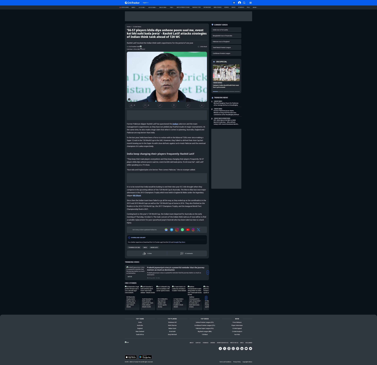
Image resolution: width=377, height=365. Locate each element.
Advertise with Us (222, 343)
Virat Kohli (172, 331)
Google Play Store (179, 242)
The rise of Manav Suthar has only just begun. (166, 267)
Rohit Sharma (172, 325)
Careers (212, 343)
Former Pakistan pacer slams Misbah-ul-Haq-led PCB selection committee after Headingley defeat (226, 112)
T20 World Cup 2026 (134, 247)
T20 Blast (205, 334)
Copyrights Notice (247, 362)
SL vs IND (142, 7)
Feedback (205, 343)
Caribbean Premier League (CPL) (204, 325)
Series (233, 7)
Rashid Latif (154, 247)
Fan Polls (237, 334)
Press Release (237, 322)
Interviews (207, 7)
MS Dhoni (137, 195)
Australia (140, 325)
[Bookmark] (174, 105)
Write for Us (234, 343)
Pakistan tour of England (221, 41)
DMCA (241, 343)
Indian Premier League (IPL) (205, 322)
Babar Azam (172, 328)
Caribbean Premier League (221, 53)
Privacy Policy (237, 362)
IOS (169, 242)
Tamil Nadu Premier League (222, 47)
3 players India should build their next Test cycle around (226, 86)
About (192, 343)
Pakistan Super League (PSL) (205, 328)
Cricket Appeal (237, 328)
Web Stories (217, 7)
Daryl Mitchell (172, 334)
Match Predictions (183, 7)
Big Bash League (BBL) (205, 331)
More (254, 7)
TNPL (171, 7)
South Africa (140, 334)
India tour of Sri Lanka (220, 30)
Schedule (241, 7)
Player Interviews (237, 325)
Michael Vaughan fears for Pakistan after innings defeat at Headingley (226, 104)
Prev (126, 272)
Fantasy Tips (196, 7)
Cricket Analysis (237, 331)
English (145, 3)
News (133, 7)
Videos (226, 7)
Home (129, 27)
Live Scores (125, 7)
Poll (248, 7)
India (145, 247)
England (140, 328)
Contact (198, 343)
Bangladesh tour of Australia (222, 36)
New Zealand (140, 331)
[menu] (250, 2)
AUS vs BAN (151, 7)
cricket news (137, 27)
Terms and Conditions (225, 362)
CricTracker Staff (133, 46)
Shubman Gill (172, 322)
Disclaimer (248, 343)
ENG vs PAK (162, 7)
